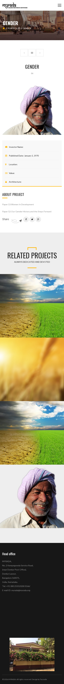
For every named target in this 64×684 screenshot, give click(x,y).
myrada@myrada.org (20, 590)
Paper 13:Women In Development (18, 204)
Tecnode (43, 679)
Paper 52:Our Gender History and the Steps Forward (26, 211)
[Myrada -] (15, 5)
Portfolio (14, 28)
